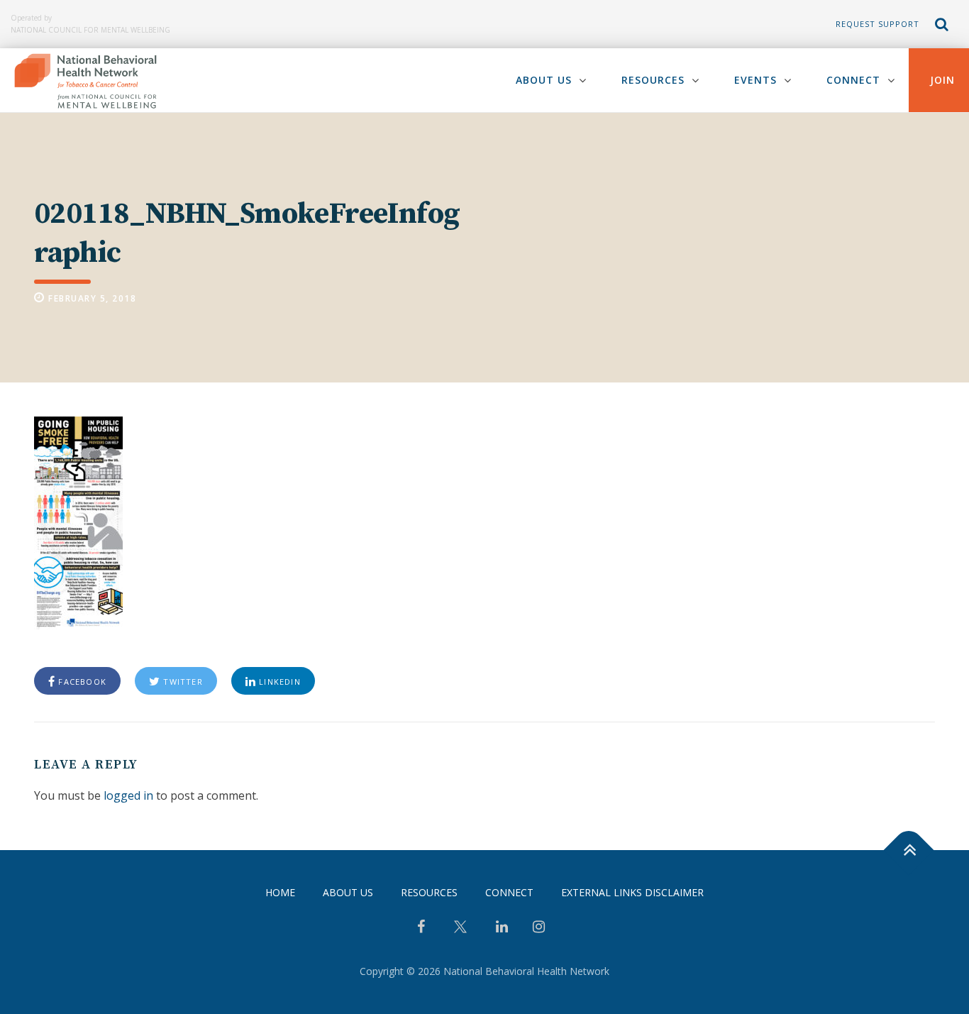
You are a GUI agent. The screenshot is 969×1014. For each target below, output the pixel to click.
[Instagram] (539, 928)
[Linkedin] (502, 928)
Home (280, 892)
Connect (853, 80)
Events (755, 80)
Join (942, 80)
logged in (128, 795)
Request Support (877, 23)
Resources (653, 80)
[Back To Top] (909, 850)
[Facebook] (421, 928)
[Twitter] (460, 932)
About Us (544, 80)
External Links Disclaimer (632, 892)
